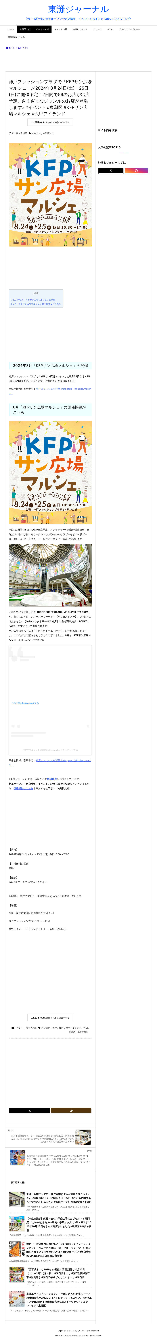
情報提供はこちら (23, 788)
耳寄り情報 (83, 1032)
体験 (54, 1027)
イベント (25, 47)
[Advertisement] (79, 61)
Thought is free (95, 1335)
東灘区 (72, 1032)
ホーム (12, 47)
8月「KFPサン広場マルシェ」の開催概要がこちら (35, 303)
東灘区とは (48, 133)
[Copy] (71, 1110)
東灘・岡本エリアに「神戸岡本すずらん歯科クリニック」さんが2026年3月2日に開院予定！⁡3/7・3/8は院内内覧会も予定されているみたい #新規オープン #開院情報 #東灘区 (59, 1198)
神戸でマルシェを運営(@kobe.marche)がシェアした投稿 (50, 750)
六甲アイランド (73, 1027)
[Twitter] (29, 1110)
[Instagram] (136, 171)
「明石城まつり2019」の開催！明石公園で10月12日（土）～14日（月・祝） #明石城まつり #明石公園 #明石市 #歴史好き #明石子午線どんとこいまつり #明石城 (58, 1273)
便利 (61, 1027)
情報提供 (52, 779)
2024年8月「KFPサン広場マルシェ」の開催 (32, 299)
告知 (85, 1027)
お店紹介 (45, 1027)
